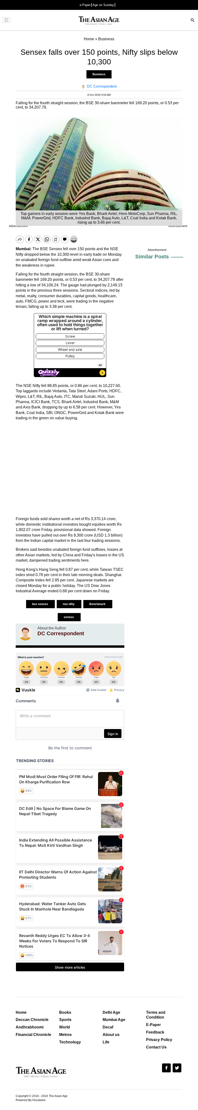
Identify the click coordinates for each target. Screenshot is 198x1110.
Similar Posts (152, 257)
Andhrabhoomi (29, 1027)
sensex (69, 617)
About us (111, 1035)
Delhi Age (111, 1012)
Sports (65, 1020)
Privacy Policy (159, 1040)
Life (106, 1042)
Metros (65, 1035)
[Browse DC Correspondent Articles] (25, 633)
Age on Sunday (103, 5)
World (64, 1027)
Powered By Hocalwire (31, 1100)
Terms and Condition (155, 1015)
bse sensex (40, 604)
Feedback (155, 1032)
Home (21, 1012)
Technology (70, 1042)
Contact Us (156, 1047)
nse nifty (69, 604)
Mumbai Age (114, 1020)
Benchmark (97, 604)
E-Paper (153, 1025)
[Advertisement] (70, 468)
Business (99, 74)
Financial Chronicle (33, 1035)
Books (65, 1012)
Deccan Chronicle (32, 1020)
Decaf (108, 1027)
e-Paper (85, 5)
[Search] (192, 20)
